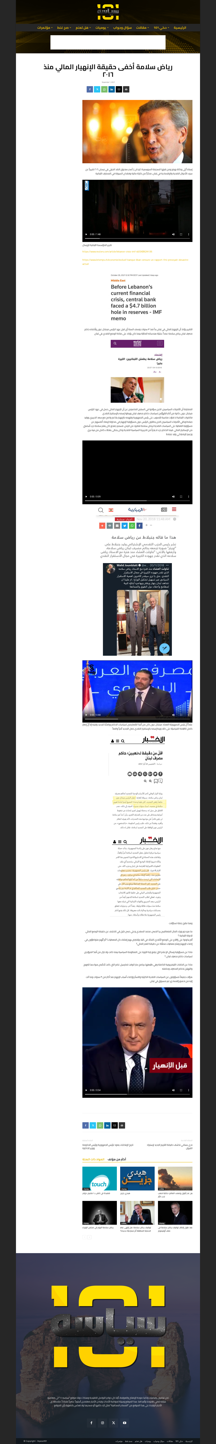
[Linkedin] (111, 89)
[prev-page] (84, 1237)
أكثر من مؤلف (117, 1159)
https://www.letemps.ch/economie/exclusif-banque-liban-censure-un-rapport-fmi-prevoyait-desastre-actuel (135, 262)
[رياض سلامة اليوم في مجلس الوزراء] (99, 1213)
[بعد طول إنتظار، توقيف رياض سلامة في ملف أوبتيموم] (175, 1213)
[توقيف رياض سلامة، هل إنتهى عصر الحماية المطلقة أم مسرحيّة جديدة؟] (137, 1213)
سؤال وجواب (122, 27)
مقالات (141, 27)
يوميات (101, 27)
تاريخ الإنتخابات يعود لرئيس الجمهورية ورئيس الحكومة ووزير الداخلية (107, 1146)
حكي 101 (160, 27)
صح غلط (63, 27)
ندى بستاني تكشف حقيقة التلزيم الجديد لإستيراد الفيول (169, 1146)
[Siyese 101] (108, 12)
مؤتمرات (43, 27)
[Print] (126, 89)
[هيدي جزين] (137, 1178)
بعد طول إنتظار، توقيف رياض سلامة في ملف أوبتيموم (175, 1229)
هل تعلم (82, 27)
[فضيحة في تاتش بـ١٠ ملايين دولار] (99, 1178)
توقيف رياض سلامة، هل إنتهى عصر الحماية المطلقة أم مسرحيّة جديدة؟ (135, 1229)
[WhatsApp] (104, 89)
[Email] (119, 89)
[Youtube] (124, 1423)
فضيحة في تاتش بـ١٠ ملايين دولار (96, 1193)
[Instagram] (102, 1423)
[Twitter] (97, 89)
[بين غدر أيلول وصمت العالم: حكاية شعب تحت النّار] (175, 1178)
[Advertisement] (108, 42)
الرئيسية (180, 27)
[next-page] (89, 1237)
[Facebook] (90, 89)
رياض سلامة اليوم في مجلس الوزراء (98, 1227)
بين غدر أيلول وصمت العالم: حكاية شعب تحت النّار (175, 1194)
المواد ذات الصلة (93, 1159)
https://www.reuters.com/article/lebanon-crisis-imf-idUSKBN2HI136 (117, 251)
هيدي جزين (125, 1193)
